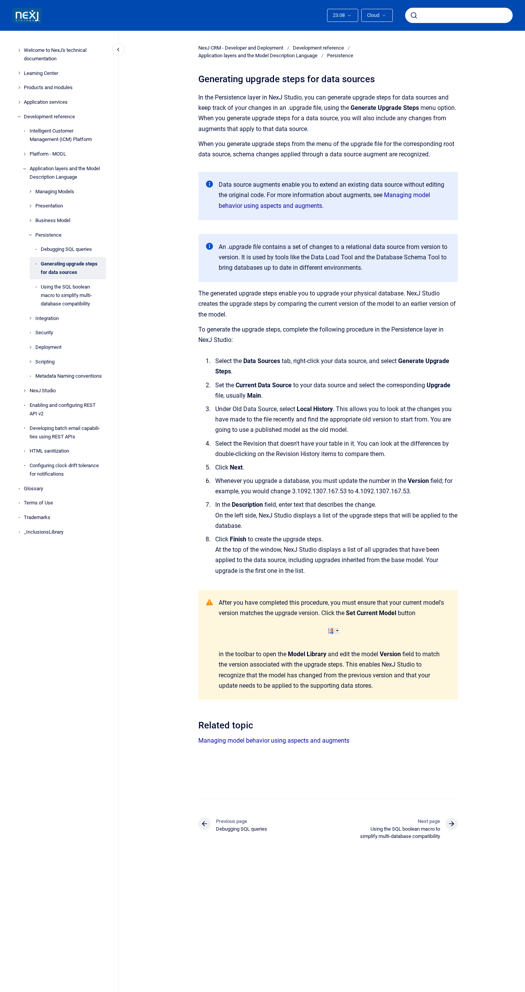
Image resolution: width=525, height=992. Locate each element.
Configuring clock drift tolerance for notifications (64, 470)
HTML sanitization (49, 451)
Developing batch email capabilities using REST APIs (65, 432)
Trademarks (37, 517)
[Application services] (19, 102)
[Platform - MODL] (25, 154)
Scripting (45, 362)
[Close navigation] (118, 49)
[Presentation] (30, 206)
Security (44, 332)
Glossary (33, 488)
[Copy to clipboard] (194, 724)
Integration (47, 318)
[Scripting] (30, 361)
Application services (46, 102)
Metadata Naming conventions (68, 376)
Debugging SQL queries (66, 249)
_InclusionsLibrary (43, 532)
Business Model (52, 220)
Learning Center (41, 73)
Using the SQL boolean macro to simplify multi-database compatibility (66, 295)
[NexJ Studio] (25, 391)
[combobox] (458, 15)
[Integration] (30, 318)
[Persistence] (30, 235)
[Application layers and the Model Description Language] (25, 169)
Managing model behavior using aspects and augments (273, 740)
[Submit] (414, 15)
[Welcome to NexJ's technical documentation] (19, 50)
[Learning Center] (19, 73)
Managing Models (54, 191)
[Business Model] (30, 220)
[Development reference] (19, 116)
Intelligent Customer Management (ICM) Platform (61, 135)
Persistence (48, 235)
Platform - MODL (48, 154)
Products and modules (48, 87)
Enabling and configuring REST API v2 (63, 409)
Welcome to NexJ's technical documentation (55, 54)
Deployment (48, 347)
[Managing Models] (30, 191)
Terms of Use (38, 503)
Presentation (49, 206)
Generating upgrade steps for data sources (69, 268)
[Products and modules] (19, 88)
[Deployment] (30, 347)
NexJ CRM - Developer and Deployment (240, 48)
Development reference (49, 116)
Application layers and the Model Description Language (65, 173)
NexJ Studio (43, 390)
